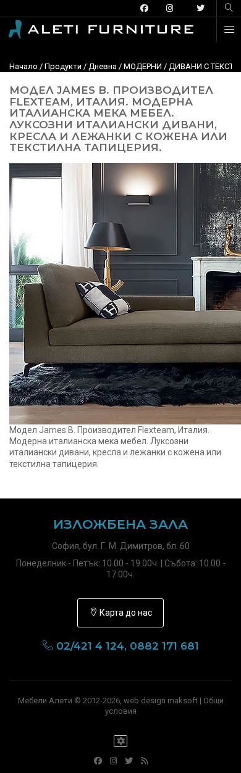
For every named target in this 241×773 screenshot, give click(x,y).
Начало (23, 66)
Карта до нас (125, 613)
